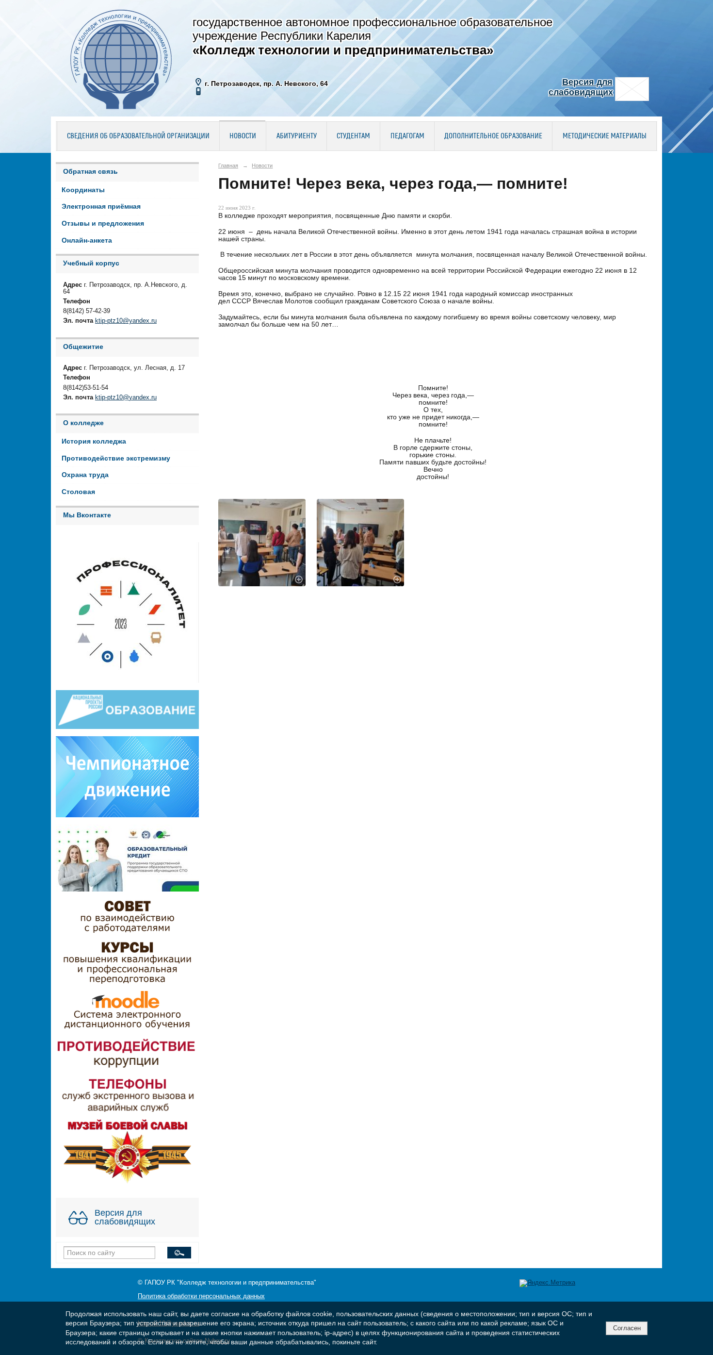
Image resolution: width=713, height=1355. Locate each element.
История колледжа (94, 441)
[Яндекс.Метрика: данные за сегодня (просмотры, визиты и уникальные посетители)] (547, 1283)
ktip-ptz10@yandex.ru (126, 320)
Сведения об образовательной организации (138, 136)
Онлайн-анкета (87, 240)
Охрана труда (85, 475)
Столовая (78, 492)
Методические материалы (605, 136)
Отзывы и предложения (103, 223)
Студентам (353, 136)
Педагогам (407, 136)
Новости (242, 136)
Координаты (83, 190)
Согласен (627, 1328)
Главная (228, 165)
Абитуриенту (296, 136)
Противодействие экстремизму (116, 458)
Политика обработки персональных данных (201, 1296)
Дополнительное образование (493, 136)
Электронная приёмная (101, 206)
